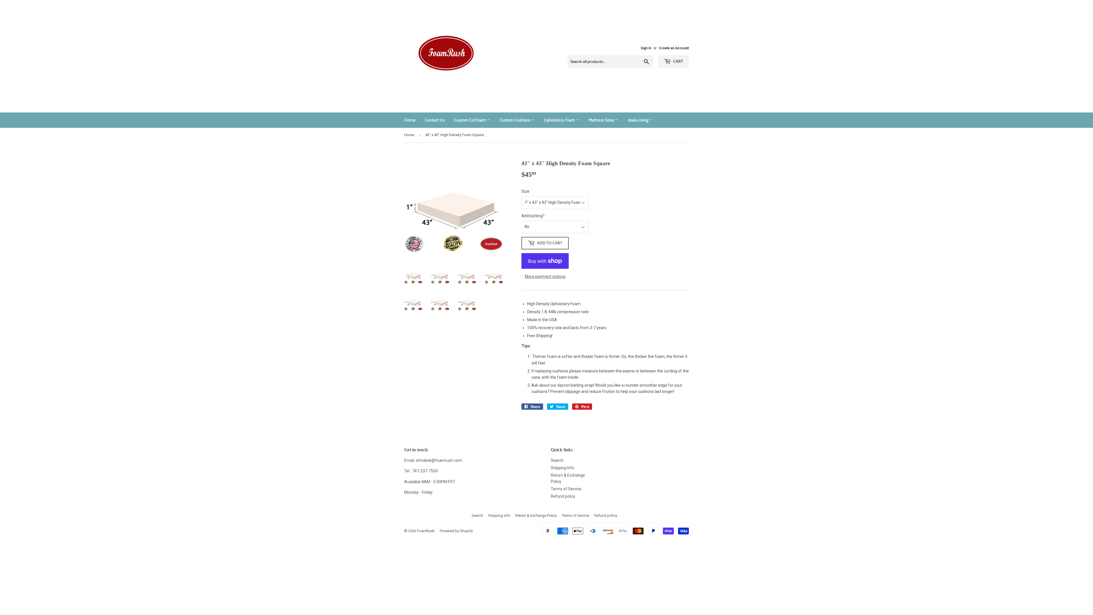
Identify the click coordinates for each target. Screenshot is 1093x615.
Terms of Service (566, 489)
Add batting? (533, 216)
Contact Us (435, 120)
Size (525, 191)
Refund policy (563, 496)
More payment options (545, 276)
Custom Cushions (515, 120)
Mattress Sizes (602, 120)
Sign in (646, 48)
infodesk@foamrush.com (439, 460)
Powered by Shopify (456, 531)
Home (410, 120)
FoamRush (426, 531)
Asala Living (638, 120)
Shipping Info (562, 468)
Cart (677, 61)
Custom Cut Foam (470, 120)
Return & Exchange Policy (536, 515)
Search (557, 460)
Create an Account (674, 48)
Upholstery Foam (560, 120)
